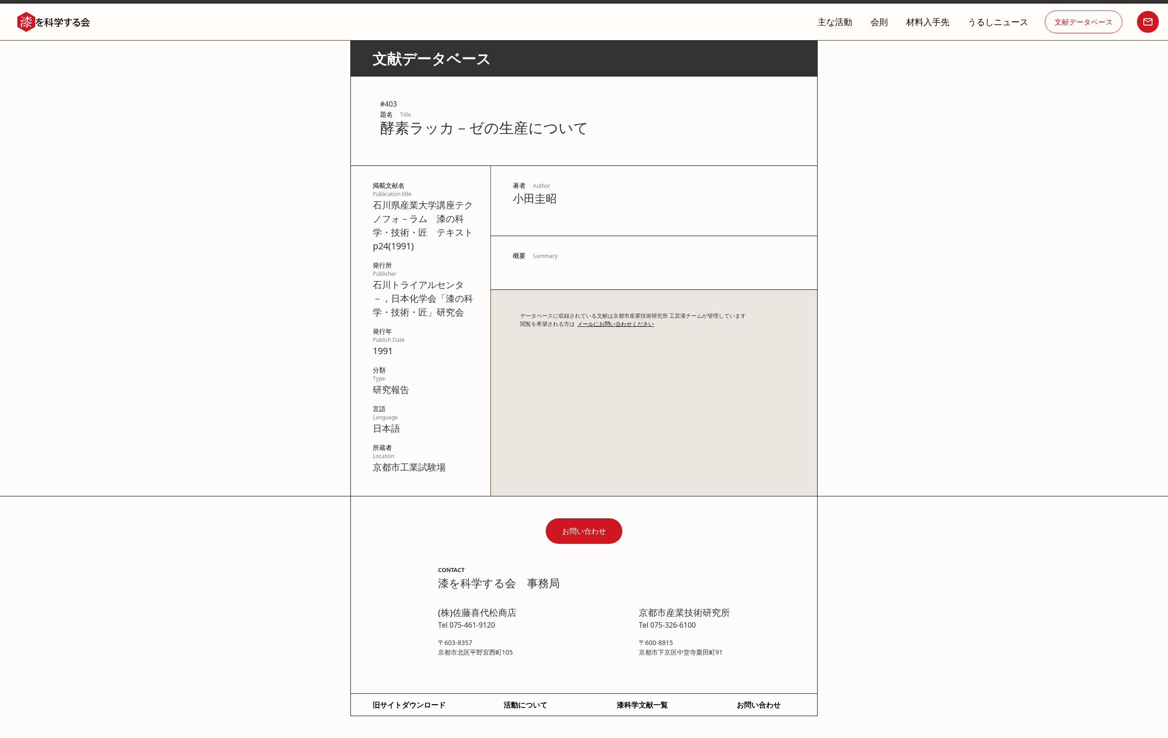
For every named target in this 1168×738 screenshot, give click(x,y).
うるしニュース (998, 21)
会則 (879, 21)
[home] (53, 22)
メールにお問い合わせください (615, 324)
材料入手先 (927, 21)
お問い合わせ (584, 531)
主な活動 (835, 21)
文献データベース (1083, 22)
